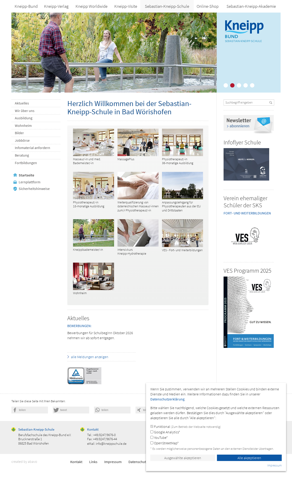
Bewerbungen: (79, 326)
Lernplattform (29, 182)
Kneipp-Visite (125, 6)
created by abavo (24, 461)
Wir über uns (24, 110)
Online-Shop (208, 6)
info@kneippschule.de (111, 443)
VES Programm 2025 (247, 270)
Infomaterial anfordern (32, 147)
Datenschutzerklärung (145, 461)
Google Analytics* (166, 432)
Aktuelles (22, 103)
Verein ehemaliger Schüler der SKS (245, 201)
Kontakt (76, 461)
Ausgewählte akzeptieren (182, 458)
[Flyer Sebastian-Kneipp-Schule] (246, 164)
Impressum (113, 461)
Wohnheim (23, 125)
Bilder (19, 133)
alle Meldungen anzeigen (89, 356)
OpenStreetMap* (166, 443)
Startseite (26, 175)
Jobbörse (22, 140)
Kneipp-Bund (26, 6)
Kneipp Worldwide (91, 6)
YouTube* (160, 437)
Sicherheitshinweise (34, 188)
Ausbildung (23, 118)
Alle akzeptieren (249, 458)
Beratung (22, 155)
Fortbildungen (26, 162)
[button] (29, 410)
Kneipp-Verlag (56, 6)
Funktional (187, 426)
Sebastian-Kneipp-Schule (167, 6)
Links (93, 461)
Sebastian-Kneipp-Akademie (251, 6)
